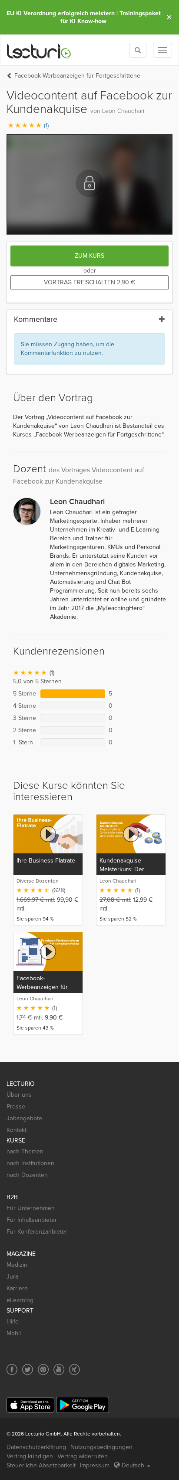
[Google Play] (82, 1405)
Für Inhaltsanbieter (32, 1220)
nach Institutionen (30, 1163)
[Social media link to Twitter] (27, 1369)
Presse (16, 1106)
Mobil (14, 1333)
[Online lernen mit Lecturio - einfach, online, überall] (39, 50)
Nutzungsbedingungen (101, 1447)
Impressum (94, 1465)
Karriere (17, 1288)
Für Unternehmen (31, 1208)
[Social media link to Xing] (74, 1369)
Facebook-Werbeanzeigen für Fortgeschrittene (77, 75)
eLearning (20, 1300)
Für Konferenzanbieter (37, 1231)
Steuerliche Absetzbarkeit (41, 1465)
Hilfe (13, 1321)
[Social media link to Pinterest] (43, 1369)
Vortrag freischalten (89, 282)
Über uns (19, 1094)
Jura (12, 1276)
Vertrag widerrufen (82, 1456)
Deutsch (133, 1465)
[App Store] (30, 1405)
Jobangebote (24, 1118)
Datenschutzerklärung (36, 1447)
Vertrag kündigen (30, 1456)
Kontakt (17, 1130)
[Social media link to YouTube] (58, 1369)
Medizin (17, 1265)
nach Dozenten (27, 1175)
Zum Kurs (89, 255)
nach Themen (25, 1151)
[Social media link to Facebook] (12, 1369)
